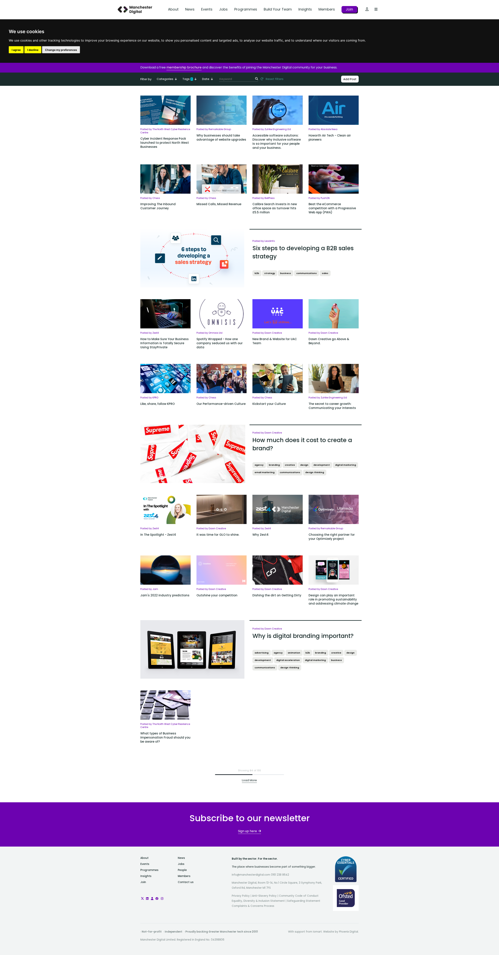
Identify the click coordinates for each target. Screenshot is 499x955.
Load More (249, 780)
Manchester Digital (135, 9)
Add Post (350, 79)
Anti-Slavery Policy (264, 896)
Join (349, 9)
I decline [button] (32, 49)
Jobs (223, 9)
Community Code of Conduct (299, 896)
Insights (305, 9)
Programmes (245, 9)
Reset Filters (274, 79)
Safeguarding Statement (303, 901)
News (190, 9)
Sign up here (247, 831)
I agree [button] (16, 49)
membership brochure (184, 67)
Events (206, 9)
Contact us (186, 882)
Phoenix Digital (348, 932)
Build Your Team (278, 9)
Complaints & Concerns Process (253, 906)
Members (327, 9)
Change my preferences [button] (61, 49)
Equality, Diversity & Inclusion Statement (258, 901)
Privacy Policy (241, 896)
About (173, 9)
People (182, 870)
